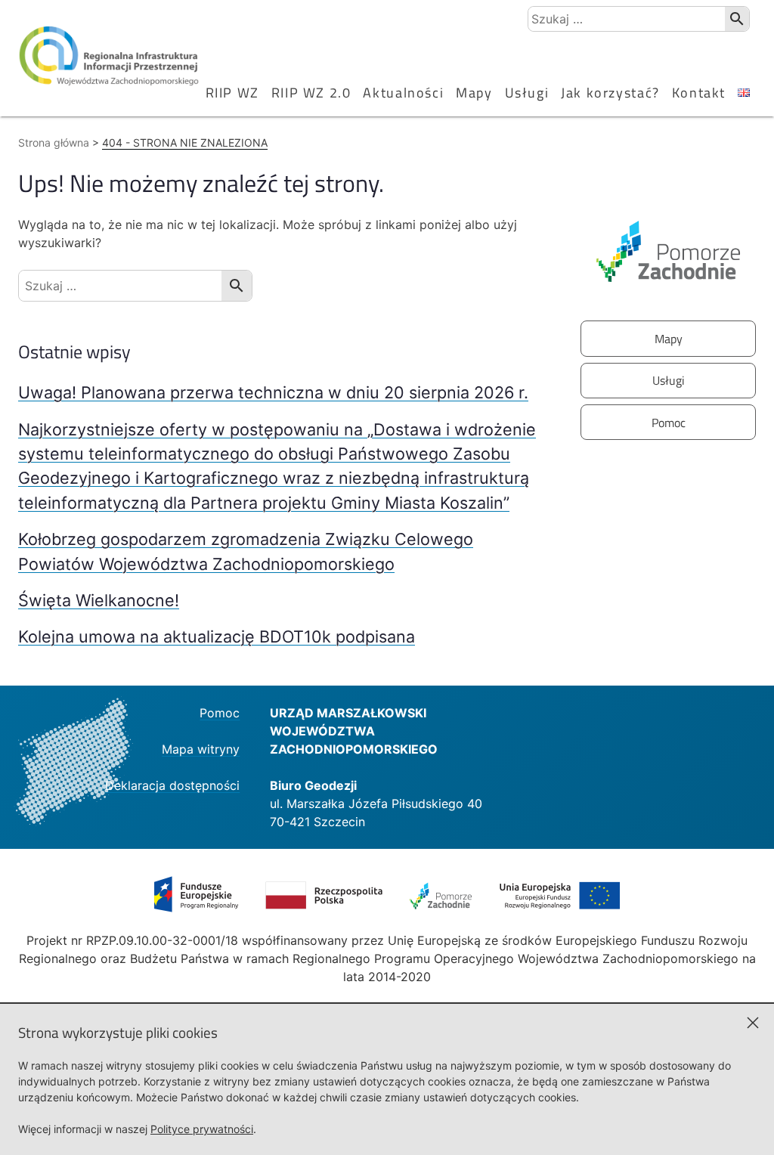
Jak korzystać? (610, 92)
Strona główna (53, 142)
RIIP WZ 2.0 (311, 92)
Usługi (527, 92)
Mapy (474, 92)
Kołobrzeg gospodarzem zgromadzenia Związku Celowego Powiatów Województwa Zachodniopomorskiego (245, 551)
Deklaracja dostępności (172, 785)
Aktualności (403, 92)
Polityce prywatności (201, 1128)
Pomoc (669, 422)
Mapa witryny (201, 749)
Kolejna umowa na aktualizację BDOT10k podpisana (216, 636)
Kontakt (699, 92)
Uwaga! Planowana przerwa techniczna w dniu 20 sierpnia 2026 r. (273, 392)
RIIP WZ (232, 92)
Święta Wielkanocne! (98, 600)
